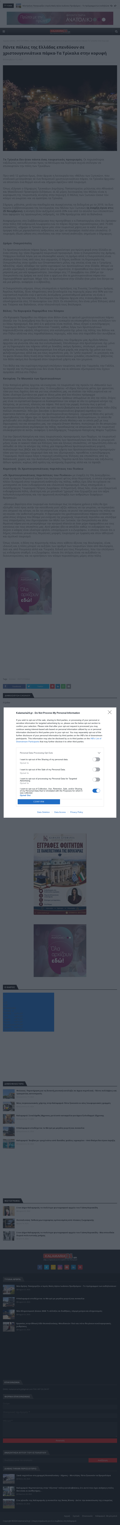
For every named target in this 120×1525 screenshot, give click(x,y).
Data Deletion (43, 812)
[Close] (110, 713)
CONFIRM (39, 802)
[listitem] (60, 752)
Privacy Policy (76, 812)
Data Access (60, 812)
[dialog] (60, 762)
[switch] (96, 759)
